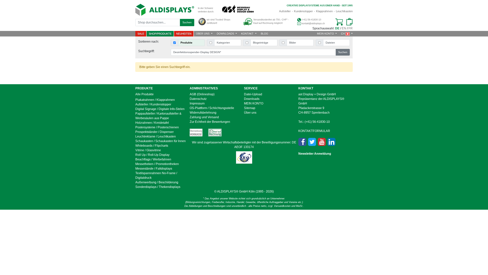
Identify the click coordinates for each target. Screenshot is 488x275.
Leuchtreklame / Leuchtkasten (155, 136)
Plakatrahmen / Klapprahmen (155, 99)
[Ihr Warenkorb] (339, 22)
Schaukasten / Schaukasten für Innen (160, 141)
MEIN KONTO (253, 103)
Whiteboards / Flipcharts (151, 145)
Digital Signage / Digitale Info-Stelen (160, 109)
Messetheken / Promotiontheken (157, 164)
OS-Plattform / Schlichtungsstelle (212, 108)
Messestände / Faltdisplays (153, 168)
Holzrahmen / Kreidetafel (152, 122)
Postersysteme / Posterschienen (157, 127)
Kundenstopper (303, 11)
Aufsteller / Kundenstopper (153, 104)
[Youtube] (322, 142)
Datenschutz (198, 98)
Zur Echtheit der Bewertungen (210, 121)
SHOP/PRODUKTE (160, 33)
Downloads (251, 98)
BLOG (264, 33)
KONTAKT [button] (247, 33)
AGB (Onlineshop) (202, 94)
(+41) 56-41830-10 (311, 19)
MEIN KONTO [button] (326, 33)
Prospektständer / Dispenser (154, 131)
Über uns (250, 112)
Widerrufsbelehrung (203, 112)
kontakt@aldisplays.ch (313, 23)
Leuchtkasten (344, 11)
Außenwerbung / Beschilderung (156, 182)
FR (350, 28)
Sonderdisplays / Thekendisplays (157, 186)
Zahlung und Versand (204, 117)
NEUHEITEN (183, 33)
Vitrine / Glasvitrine (148, 150)
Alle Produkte (144, 94)
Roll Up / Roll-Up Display (152, 154)
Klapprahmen (324, 11)
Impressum (197, 103)
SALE (141, 33)
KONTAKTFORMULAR (314, 131)
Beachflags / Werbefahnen (153, 159)
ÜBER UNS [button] (203, 33)
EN (344, 28)
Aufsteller (285, 11)
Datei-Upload (253, 94)
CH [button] (343, 33)
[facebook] (302, 142)
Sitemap (249, 108)
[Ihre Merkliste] (348, 22)
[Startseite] (164, 9)
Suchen (187, 22)
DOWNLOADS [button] (226, 33)
